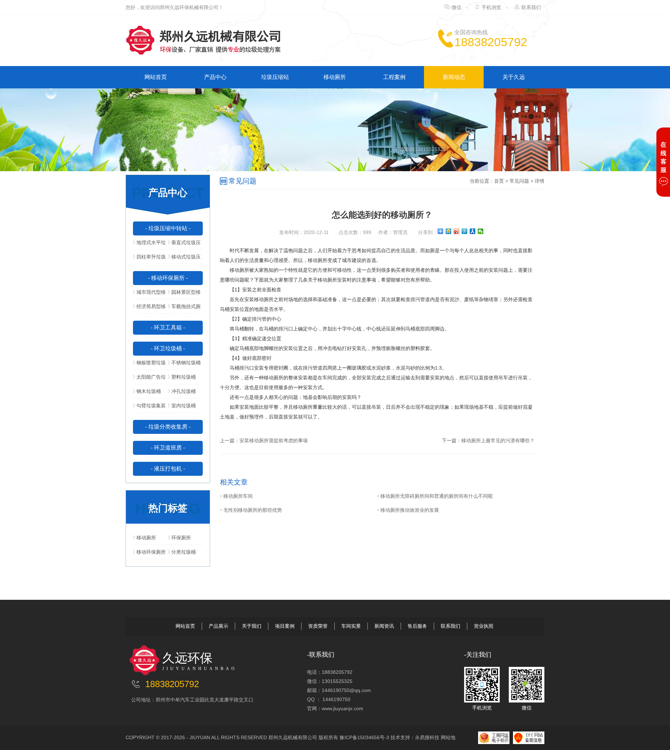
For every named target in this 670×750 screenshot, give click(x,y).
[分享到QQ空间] (449, 231)
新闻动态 (454, 77)
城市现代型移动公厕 (149, 294)
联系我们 (531, 7)
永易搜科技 (427, 737)
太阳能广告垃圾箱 (149, 379)
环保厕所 (181, 537)
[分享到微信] (481, 231)
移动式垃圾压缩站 (184, 259)
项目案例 (285, 626)
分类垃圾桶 (183, 552)
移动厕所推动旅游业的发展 (409, 510)
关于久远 (513, 77)
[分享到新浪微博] (457, 231)
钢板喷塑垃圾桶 (149, 365)
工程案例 (394, 77)
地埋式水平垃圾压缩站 (149, 244)
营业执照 (483, 626)
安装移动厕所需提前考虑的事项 (273, 440)
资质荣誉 (318, 626)
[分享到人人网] (473, 231)
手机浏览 (491, 7)
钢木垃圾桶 (148, 391)
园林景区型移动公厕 (184, 294)
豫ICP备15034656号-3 (364, 737)
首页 (499, 181)
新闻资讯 (384, 626)
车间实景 (351, 626)
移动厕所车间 (238, 496)
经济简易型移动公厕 (149, 308)
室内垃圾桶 (183, 405)
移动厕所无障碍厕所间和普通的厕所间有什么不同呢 (436, 496)
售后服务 (417, 626)
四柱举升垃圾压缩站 (149, 259)
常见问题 (519, 181)
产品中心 (215, 77)
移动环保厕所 (151, 552)
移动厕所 (334, 77)
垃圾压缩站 (275, 77)
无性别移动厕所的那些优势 (252, 510)
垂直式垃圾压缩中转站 (184, 244)
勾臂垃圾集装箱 (149, 408)
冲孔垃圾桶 (183, 391)
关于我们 (251, 626)
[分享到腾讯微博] (465, 231)
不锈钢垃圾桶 (186, 362)
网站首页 (155, 77)
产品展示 (218, 626)
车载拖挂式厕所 (184, 308)
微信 (456, 7)
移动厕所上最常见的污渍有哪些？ (498, 440)
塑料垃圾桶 (183, 377)
